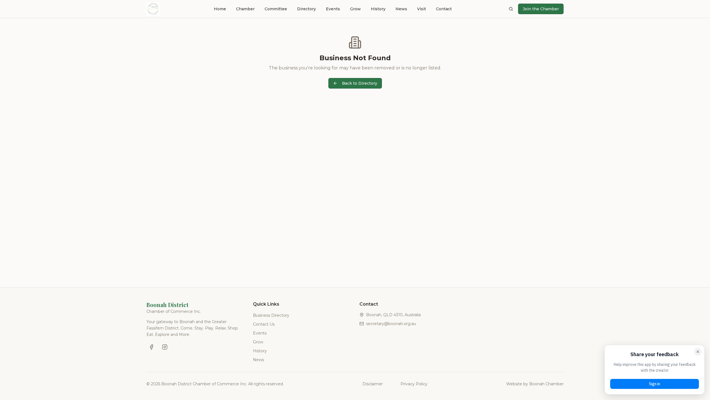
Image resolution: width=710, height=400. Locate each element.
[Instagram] (165, 347)
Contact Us (264, 324)
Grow (355, 8)
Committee (276, 8)
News (401, 8)
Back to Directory (359, 83)
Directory (306, 8)
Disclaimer (372, 383)
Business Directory (271, 315)
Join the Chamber (541, 8)
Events (333, 8)
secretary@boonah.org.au (391, 323)
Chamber (245, 8)
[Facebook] (151, 347)
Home (220, 8)
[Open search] (511, 9)
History (378, 8)
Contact (444, 8)
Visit (421, 8)
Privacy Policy (413, 383)
